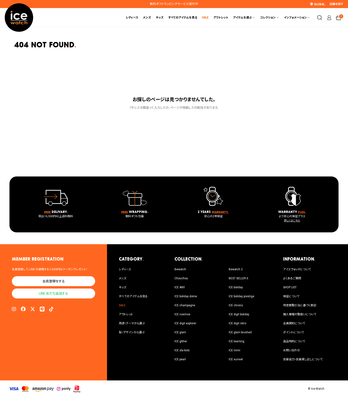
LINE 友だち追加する (53, 293)
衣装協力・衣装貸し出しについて (303, 359)
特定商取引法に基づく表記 (299, 305)
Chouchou (181, 278)
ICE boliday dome (185, 296)
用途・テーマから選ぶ (132, 323)
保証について (291, 296)
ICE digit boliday (239, 314)
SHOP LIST (290, 287)
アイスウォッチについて (297, 269)
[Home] (19, 17)
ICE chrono (236, 305)
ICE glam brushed (240, 332)
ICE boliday (236, 287)
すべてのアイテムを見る (182, 17)
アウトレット (220, 17)
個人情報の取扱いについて (299, 314)
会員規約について (294, 323)
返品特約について (294, 341)
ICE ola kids (182, 350)
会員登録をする (53, 281)
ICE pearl (180, 359)
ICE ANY (179, 287)
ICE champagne (184, 305)
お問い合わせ (291, 350)
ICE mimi (234, 350)
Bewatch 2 (236, 269)
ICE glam (180, 332)
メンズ (147, 17)
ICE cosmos (182, 314)
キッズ (160, 17)
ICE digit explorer (185, 323)
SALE (205, 17)
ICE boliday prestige (241, 296)
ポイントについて (293, 332)
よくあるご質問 (292, 278)
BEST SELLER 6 (238, 278)
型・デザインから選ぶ (131, 332)
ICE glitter (180, 341)
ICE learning (236, 341)
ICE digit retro (237, 323)
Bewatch (180, 269)
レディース (132, 17)
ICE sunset (236, 359)
